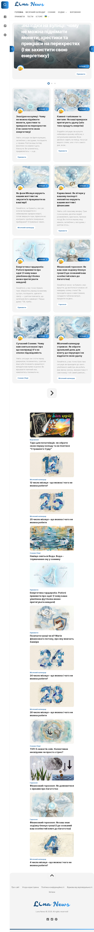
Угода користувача (30, 887)
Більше (82, 66)
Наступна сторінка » (52, 393)
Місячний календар (35, 12)
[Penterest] (4, 35)
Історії (39, 17)
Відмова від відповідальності (79, 887)
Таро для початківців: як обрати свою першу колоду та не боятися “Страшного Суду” (50, 446)
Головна (19, 12)
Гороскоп (62, 304)
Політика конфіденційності (52, 887)
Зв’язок (52, 892)
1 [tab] (48, 83)
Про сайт (15, 887)
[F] (4, 17)
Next (91, 49)
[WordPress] (4, 26)
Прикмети (20, 17)
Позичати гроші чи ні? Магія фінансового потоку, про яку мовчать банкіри (52, 638)
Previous (12, 49)
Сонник (51, 12)
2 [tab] (51, 83)
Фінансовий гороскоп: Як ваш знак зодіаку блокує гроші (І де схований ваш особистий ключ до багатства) (71, 273)
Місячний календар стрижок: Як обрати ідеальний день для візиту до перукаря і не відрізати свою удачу (70, 349)
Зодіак (61, 12)
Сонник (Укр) (23, 378)
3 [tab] (55, 83)
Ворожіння (75, 12)
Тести (30, 17)
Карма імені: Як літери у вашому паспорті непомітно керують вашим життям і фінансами (71, 199)
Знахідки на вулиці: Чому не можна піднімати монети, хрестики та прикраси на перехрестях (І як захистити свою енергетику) (48, 27)
